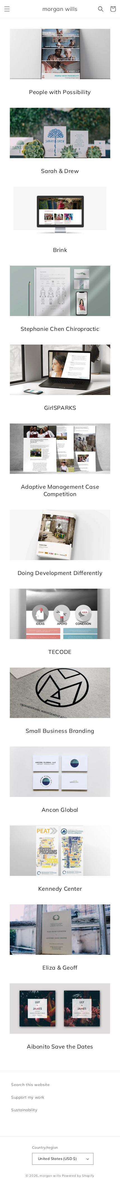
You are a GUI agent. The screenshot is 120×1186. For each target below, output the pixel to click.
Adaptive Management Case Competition (60, 490)
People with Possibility (60, 91)
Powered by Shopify (78, 1176)
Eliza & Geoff (60, 967)
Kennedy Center (60, 888)
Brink (60, 249)
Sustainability (24, 1109)
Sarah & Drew (60, 170)
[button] (7, 9)
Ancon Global (60, 809)
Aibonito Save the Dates (60, 1046)
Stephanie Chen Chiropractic (60, 328)
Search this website (30, 1084)
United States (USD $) (57, 1158)
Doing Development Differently (60, 572)
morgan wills (50, 1176)
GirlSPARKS (60, 407)
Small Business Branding (60, 730)
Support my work (27, 1097)
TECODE (60, 651)
